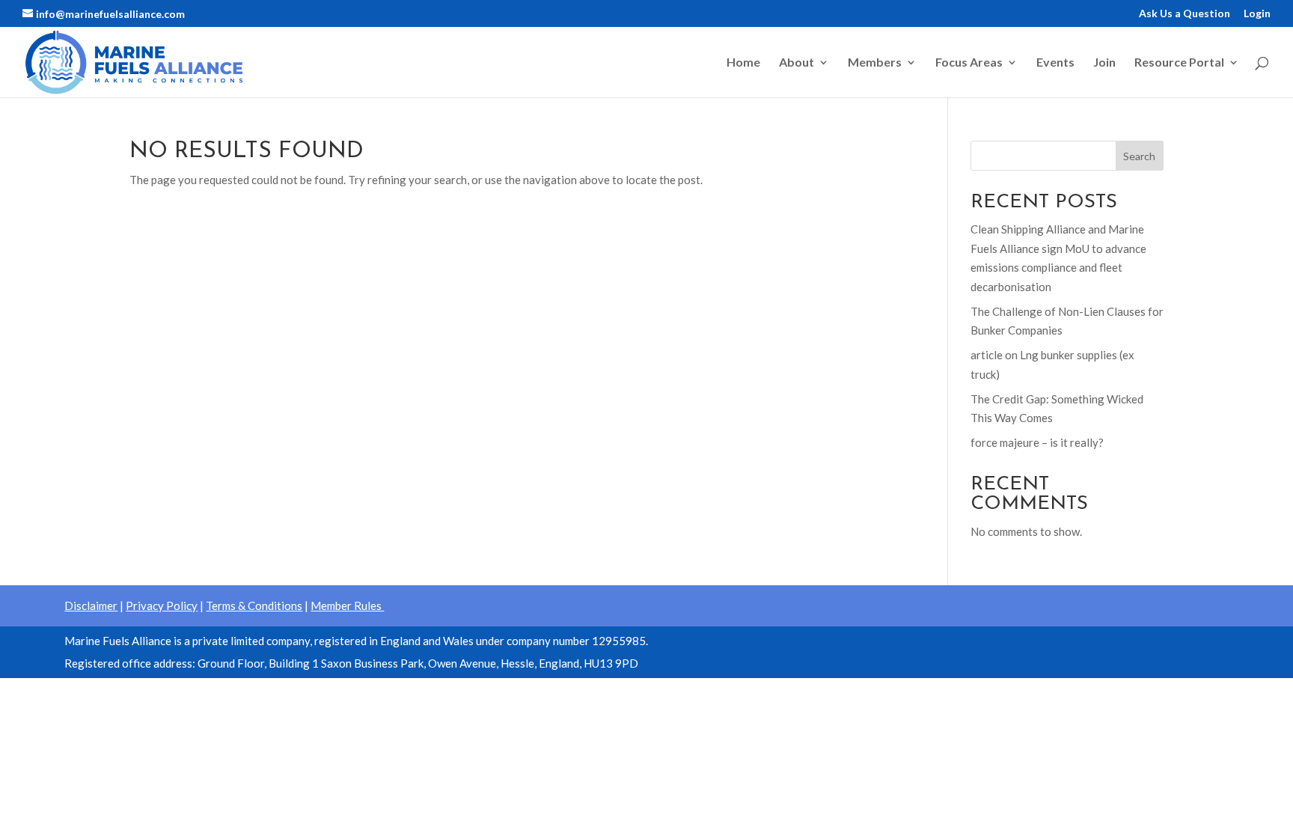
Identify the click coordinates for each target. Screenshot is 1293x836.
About (796, 63)
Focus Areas (969, 63)
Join (1104, 63)
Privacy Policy (162, 605)
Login (1257, 13)
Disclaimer (90, 605)
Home (743, 63)
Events (1055, 63)
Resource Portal (1179, 63)
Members (875, 63)
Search (1139, 156)
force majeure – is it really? (1037, 442)
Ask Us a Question (1184, 13)
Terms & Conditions (254, 605)
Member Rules (347, 605)
